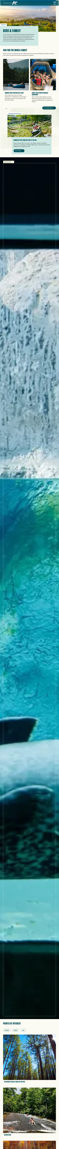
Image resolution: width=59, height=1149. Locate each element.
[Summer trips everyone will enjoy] (16, 81)
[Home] (10, 3)
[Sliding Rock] (29, 1112)
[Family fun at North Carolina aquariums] (43, 82)
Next (9, 108)
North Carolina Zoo (7, 162)
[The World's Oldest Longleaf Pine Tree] (29, 1059)
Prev (4, 108)
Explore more (18, 150)
